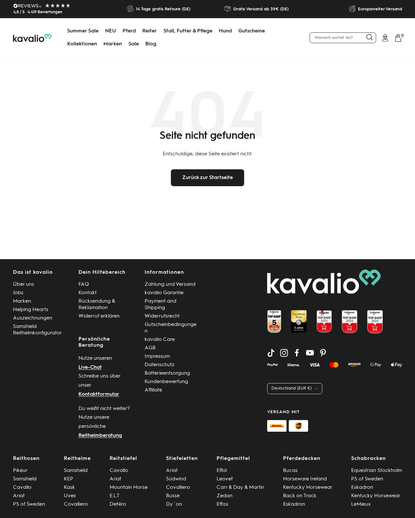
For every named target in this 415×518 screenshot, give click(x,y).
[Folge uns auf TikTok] (271, 353)
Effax (223, 504)
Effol (222, 470)
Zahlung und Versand (170, 284)
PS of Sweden (29, 504)
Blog (150, 44)
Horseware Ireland (305, 479)
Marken (112, 44)
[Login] (385, 38)
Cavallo (22, 487)
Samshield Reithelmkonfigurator (37, 330)
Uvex (70, 496)
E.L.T (115, 496)
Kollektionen (82, 44)
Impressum (157, 356)
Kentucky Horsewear (307, 487)
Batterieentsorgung (167, 373)
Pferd (129, 31)
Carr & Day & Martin (240, 487)
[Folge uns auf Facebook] (297, 353)
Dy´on (174, 504)
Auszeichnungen (32, 318)
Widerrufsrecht (162, 316)
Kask (69, 487)
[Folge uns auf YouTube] (310, 353)
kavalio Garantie (164, 292)
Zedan (224, 496)
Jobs (18, 292)
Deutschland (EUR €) (291, 388)
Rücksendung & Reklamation (96, 304)
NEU (110, 31)
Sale (133, 44)
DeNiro (118, 504)
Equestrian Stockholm (376, 470)
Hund (225, 31)
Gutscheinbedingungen (170, 328)
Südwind (176, 479)
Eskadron (294, 504)
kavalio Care (160, 339)
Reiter (149, 31)
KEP (68, 479)
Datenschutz (159, 364)
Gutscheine (251, 31)
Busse (173, 496)
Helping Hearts (30, 309)
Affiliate (153, 390)
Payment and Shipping (160, 304)
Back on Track (299, 496)
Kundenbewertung (166, 381)
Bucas (290, 470)
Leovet (225, 479)
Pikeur (20, 470)
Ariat (19, 496)
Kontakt (87, 292)
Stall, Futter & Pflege (187, 31)
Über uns (23, 284)
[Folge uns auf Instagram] (284, 353)
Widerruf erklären (99, 316)
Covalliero (76, 504)
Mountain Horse (129, 487)
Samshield (25, 479)
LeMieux (361, 504)
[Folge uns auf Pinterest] (323, 353)
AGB (150, 348)
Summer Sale (83, 31)
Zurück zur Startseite (207, 177)
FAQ (83, 284)
